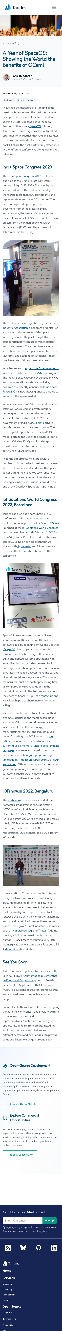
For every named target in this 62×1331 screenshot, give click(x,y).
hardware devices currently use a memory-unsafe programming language (31, 745)
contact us (47, 696)
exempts (38, 423)
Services (9, 1278)
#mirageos (9, 100)
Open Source (12, 1306)
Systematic (24, 546)
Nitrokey (26, 931)
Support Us (8, 1312)
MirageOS (9, 649)
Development (9, 1294)
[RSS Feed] (8, 1248)
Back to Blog (12, 43)
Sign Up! (49, 1220)
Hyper (16, 931)
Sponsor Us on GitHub (21, 1104)
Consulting (7, 1289)
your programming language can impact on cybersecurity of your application (31, 759)
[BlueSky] (23, 1247)
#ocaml (20, 100)
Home (7, 1271)
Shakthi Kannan (22, 76)
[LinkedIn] (54, 1247)
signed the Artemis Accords (42, 368)
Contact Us (8, 1325)
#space (31, 100)
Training (6, 1300)
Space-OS (47, 523)
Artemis (42, 373)
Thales (42, 931)
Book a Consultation (19, 1154)
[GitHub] (39, 1247)
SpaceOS (35, 126)
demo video (12, 949)
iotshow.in (14, 800)
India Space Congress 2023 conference (31, 176)
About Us (9, 1319)
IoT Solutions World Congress (40, 528)
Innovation (7, 1284)
